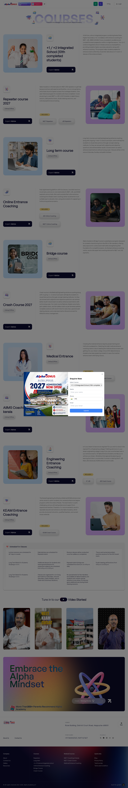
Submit (86, 411)
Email (71, 403)
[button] (72, 399)
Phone (72, 396)
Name (72, 389)
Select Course (74, 382)
